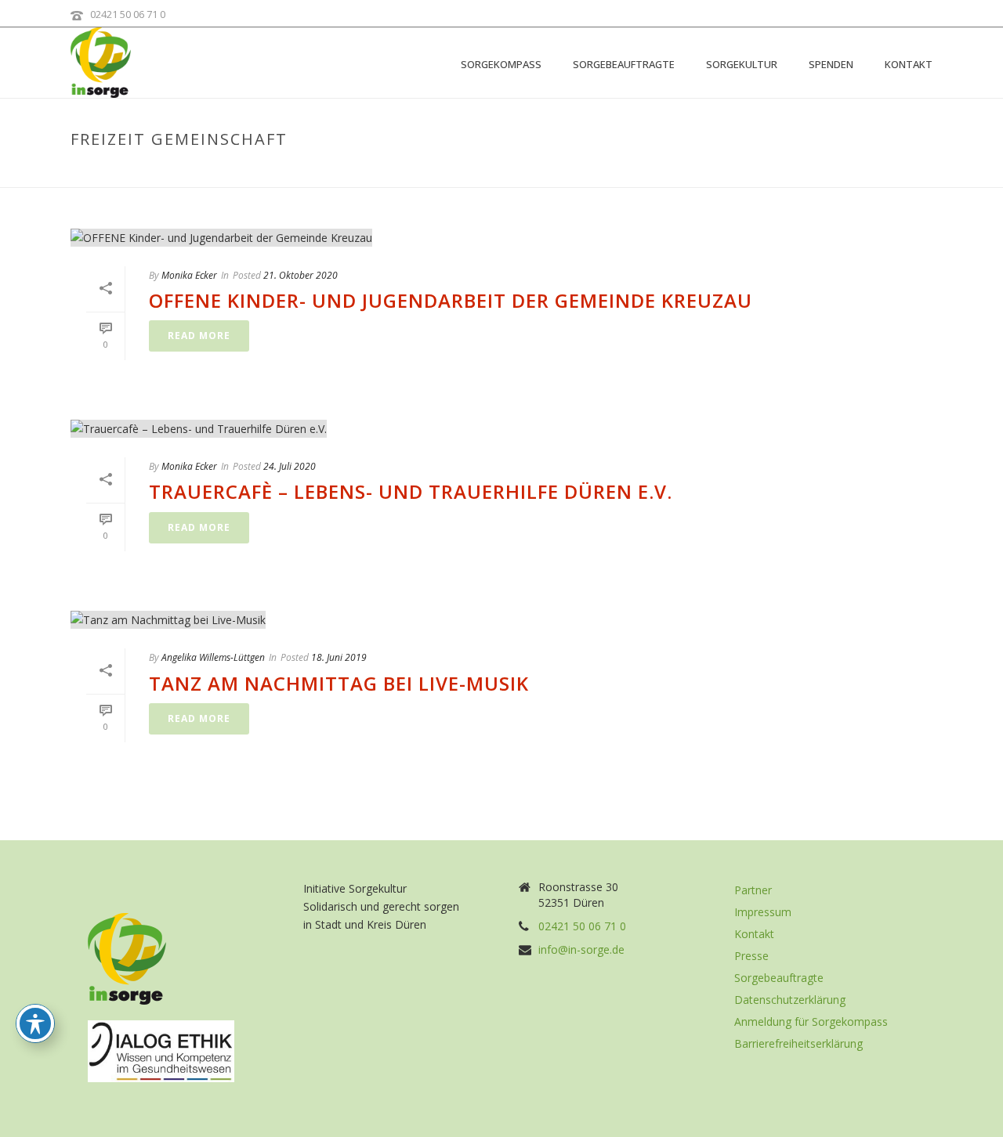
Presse (751, 956)
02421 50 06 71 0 (127, 14)
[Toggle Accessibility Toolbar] (35, 1023)
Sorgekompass (501, 64)
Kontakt (908, 64)
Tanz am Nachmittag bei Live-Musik (339, 683)
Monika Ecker (189, 275)
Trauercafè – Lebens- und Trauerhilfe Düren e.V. (410, 491)
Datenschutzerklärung (789, 1000)
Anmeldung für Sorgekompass (811, 1022)
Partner (753, 890)
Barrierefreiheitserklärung (798, 1044)
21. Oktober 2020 (300, 275)
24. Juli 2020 (289, 466)
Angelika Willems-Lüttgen (213, 657)
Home (781, 172)
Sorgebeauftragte (624, 64)
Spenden (831, 64)
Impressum (762, 912)
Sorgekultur (741, 64)
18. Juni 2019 (339, 657)
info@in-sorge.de (581, 950)
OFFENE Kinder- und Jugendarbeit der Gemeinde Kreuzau (450, 300)
